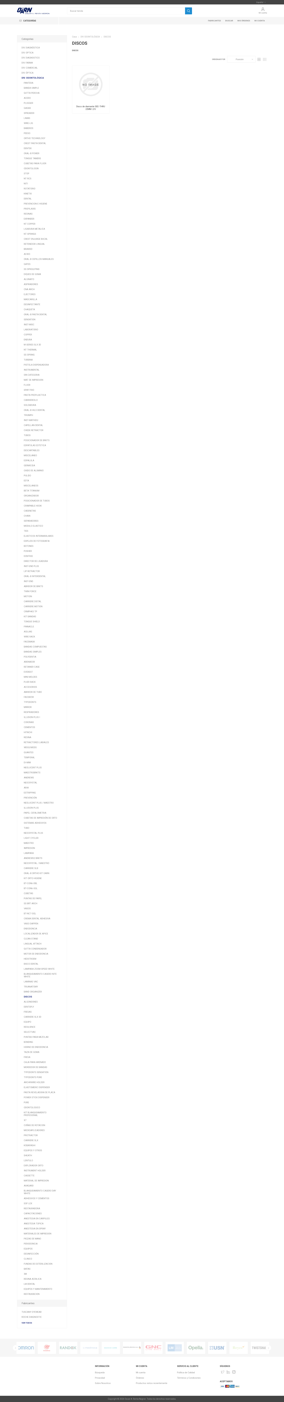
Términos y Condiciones (189, 1378)
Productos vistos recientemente (151, 1383)
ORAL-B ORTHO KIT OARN (36, 873)
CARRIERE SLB (31, 868)
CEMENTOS (29, 727)
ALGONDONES (31, 1001)
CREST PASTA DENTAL (35, 143)
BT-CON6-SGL (31, 888)
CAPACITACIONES (33, 1213)
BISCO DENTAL (31, 964)
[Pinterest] (228, 1372)
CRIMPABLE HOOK (33, 505)
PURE (26, 1102)
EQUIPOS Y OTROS (33, 1150)
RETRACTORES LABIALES (36, 742)
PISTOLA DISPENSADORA (36, 364)
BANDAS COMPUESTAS (35, 646)
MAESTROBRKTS (32, 772)
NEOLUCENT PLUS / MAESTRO (39, 802)
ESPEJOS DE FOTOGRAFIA (37, 541)
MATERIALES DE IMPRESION (37, 1233)
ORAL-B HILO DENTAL (34, 410)
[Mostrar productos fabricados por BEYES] (175, 1348)
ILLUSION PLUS (31, 807)
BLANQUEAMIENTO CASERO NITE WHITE (40, 975)
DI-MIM (27, 762)
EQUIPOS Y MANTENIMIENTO (38, 1289)
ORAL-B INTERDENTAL (35, 576)
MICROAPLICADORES (34, 1130)
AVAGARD (29, 1185)
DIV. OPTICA (27, 52)
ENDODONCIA (30, 928)
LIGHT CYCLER (31, 838)
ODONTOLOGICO (32, 1107)
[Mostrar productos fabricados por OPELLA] (132, 1348)
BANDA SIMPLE (31, 88)
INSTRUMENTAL (31, 370)
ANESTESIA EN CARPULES (37, 1218)
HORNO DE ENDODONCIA (36, 1047)
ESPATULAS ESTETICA (35, 445)
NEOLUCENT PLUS (33, 767)
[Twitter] (222, 1372)
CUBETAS (28, 893)
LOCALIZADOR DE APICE (36, 933)
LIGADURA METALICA (34, 229)
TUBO (26, 828)
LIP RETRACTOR (32, 571)
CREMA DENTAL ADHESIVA (37, 918)
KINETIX (28, 193)
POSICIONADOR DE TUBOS (37, 500)
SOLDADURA (30, 405)
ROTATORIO (29, 188)
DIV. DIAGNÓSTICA (31, 47)
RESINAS (28, 213)
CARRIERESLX (31, 400)
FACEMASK (29, 641)
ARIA (26, 787)
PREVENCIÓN (30, 797)
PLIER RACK (30, 682)
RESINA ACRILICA (32, 1279)
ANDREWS (29, 777)
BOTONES (28, 546)
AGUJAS (28, 631)
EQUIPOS (28, 1248)
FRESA (27, 1057)
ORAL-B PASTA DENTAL (35, 314)
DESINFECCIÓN (31, 1253)
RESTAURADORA (32, 1208)
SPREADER (29, 113)
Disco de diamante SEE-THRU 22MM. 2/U (90, 107)
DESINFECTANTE (32, 304)
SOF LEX (28, 1203)
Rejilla (259, 59)
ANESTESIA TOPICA (33, 1223)
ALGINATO (29, 279)
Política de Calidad (186, 1372)
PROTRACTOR (31, 1135)
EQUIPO (27, 1022)
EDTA (26, 480)
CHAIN (27, 516)
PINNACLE (29, 626)
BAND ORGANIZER (33, 991)
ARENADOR (29, 662)
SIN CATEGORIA (31, 375)
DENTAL (28, 198)
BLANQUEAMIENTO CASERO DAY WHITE (40, 1192)
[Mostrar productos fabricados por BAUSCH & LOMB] (47, 1348)
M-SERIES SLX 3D (32, 344)
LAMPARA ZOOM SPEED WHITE (39, 969)
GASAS (27, 108)
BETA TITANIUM (31, 490)
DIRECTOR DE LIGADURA (36, 561)
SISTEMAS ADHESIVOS (35, 823)
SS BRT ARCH (30, 903)
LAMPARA (29, 853)
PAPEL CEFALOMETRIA (35, 813)
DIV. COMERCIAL (30, 67)
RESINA (27, 737)
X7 (25, 1120)
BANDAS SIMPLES (33, 651)
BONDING (28, 1042)
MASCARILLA (30, 299)
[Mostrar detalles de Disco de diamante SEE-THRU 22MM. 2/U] (90, 84)
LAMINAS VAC (31, 981)
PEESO (27, 133)
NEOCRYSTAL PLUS (33, 833)
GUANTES (28, 752)
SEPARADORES (31, 521)
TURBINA (28, 359)
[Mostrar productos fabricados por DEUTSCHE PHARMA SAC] (68, 1348)
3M (25, 1274)
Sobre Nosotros (103, 1383)
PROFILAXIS (30, 208)
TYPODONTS (30, 702)
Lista (265, 59)
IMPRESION (29, 848)
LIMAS (27, 118)
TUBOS (27, 435)
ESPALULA (29, 460)
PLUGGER (28, 103)
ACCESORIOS (30, 687)
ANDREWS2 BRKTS (33, 858)
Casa (74, 37)
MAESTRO (29, 843)
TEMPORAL (29, 757)
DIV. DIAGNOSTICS (31, 57)
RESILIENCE (29, 1027)
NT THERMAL (30, 349)
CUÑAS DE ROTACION (34, 1125)
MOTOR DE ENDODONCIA (36, 953)
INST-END (28, 581)
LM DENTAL (29, 1284)
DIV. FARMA (27, 62)
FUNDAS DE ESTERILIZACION (38, 1264)
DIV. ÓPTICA (27, 73)
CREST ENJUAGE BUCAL (36, 239)
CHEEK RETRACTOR (33, 430)
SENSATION (29, 319)
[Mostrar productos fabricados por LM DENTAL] (111, 1348)
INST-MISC (29, 324)
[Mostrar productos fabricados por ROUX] (238, 1348)
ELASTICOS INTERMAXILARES (38, 536)
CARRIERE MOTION (33, 606)
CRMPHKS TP (30, 611)
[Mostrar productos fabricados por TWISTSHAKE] (196, 1348)
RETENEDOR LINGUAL (34, 244)
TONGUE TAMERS (32, 158)
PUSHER (28, 551)
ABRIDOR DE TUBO (33, 692)
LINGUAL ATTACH (32, 943)
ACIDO (27, 254)
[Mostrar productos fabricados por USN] (153, 1348)
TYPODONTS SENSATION (36, 1072)
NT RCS (27, 178)
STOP (26, 173)
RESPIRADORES (31, 712)
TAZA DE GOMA (31, 1052)
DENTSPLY (29, 1006)
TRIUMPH (28, 415)
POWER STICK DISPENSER (36, 1097)
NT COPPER (29, 224)
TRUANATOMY (31, 986)
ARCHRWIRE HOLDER (34, 1082)
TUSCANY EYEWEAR (32, 1312)
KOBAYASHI (29, 1145)
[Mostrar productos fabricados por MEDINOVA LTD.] (25, 1348)
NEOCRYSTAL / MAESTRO (36, 863)
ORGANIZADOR (31, 495)
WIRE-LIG (28, 123)
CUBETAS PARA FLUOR (35, 163)
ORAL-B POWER (31, 153)
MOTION (28, 596)
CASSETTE (29, 1175)
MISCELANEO (30, 455)
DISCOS (28, 996)
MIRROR (28, 707)
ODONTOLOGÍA (31, 168)
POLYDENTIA (30, 656)
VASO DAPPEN (31, 923)
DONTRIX (28, 556)
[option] (25, 1348)
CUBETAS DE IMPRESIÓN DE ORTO (40, 818)
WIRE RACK (29, 636)
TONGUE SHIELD (32, 621)
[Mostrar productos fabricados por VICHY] (217, 1348)
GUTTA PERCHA (31, 93)
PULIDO (27, 475)
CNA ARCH (29, 289)
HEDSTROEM (30, 959)
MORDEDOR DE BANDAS (35, 1067)
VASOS (27, 908)
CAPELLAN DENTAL (33, 425)
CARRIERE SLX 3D (32, 1017)
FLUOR (27, 385)
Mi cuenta (263, 13)
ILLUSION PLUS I (32, 717)
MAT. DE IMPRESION (33, 380)
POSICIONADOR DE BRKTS (37, 440)
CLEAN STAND (31, 938)
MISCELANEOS (31, 485)
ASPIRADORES (31, 284)
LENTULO (28, 1160)
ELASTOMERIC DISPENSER (37, 1087)
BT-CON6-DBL (30, 883)
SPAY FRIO (29, 390)
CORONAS (29, 722)
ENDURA (28, 339)
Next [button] (268, 1348)
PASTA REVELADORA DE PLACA (39, 1092)
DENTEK (28, 148)
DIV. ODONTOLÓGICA (33, 78)
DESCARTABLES (31, 450)
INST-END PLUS (31, 566)
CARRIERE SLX (31, 1140)
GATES (27, 264)
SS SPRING (29, 354)
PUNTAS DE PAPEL (33, 898)
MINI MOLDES (30, 677)
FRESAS (28, 1012)
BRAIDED (28, 249)
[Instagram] (233, 1372)
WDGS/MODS (30, 747)
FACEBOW (29, 697)
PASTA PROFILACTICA (35, 395)
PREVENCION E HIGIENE (35, 203)
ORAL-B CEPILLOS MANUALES (39, 259)
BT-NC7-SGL (30, 913)
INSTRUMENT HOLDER (35, 1170)
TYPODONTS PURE (33, 1077)
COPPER (28, 334)
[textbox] (126, 10)
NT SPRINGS (30, 234)
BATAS (27, 1269)
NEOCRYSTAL (30, 782)
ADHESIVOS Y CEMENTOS (36, 1198)
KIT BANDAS (30, 616)
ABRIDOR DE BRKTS (33, 586)
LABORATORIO (31, 329)
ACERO (27, 98)
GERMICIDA (29, 465)
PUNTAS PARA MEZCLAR (36, 1037)
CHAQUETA (29, 309)
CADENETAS (30, 510)
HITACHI (28, 732)
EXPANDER (29, 219)
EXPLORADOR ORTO (33, 1165)
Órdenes (140, 1378)
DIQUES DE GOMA (32, 274)
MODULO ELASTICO (33, 526)
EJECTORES (30, 294)
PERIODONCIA (31, 1243)
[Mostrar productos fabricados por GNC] (89, 1348)
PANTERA (28, 83)
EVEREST (28, 672)
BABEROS (28, 128)
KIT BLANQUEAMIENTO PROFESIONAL (35, 1114)
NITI (26, 183)
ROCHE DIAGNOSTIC (32, 1317)
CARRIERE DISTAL (32, 601)
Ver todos (27, 1323)
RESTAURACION (31, 1294)
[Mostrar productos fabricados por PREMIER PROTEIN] (260, 1348)
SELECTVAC (30, 1032)
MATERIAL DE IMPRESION (36, 1180)
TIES (26, 531)
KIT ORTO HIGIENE (33, 878)
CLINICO (28, 1258)
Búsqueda (100, 1372)
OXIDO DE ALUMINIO (34, 470)
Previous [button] (15, 1348)
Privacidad (100, 1378)
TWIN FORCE (30, 591)
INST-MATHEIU (31, 420)
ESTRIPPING (30, 792)
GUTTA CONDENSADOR (35, 948)
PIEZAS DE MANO (32, 1238)
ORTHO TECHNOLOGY (34, 138)
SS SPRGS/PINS (31, 269)
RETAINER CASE (32, 667)
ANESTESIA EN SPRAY (35, 1228)
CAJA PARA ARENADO (35, 1062)
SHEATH (28, 1155)
